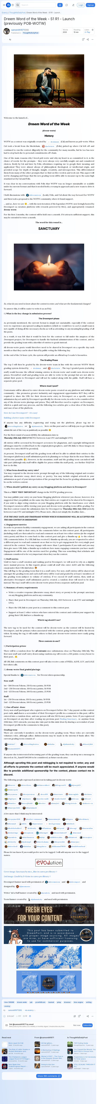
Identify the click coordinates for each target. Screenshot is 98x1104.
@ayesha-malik (43, 799)
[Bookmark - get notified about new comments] (83, 39)
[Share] (87, 39)
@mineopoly (13, 790)
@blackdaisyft (31, 808)
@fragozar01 (61, 785)
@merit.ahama (42, 842)
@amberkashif (60, 799)
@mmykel (55, 803)
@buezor (11, 785)
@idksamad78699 (58, 846)
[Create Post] (73, 5)
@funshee (12, 803)
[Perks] (60, 5)
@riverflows (26, 785)
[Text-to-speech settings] (93, 30)
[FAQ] (12, 5)
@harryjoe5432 (14, 808)
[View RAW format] (75, 1016)
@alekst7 (11, 744)
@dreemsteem (35, 195)
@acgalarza (41, 846)
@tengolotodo (71, 803)
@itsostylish (88, 744)
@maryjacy (75, 842)
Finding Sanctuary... (69, 719)
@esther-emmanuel (34, 819)
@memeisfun (88, 828)
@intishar (27, 846)
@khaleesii (72, 837)
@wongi (73, 828)
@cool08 (44, 794)
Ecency (5, 13)
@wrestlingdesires (15, 426)
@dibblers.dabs (56, 837)
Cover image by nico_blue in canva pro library (29, 871)
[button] (4, 1016)
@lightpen (12, 799)
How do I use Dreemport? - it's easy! (20, 413)
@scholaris (49, 146)
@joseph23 (76, 785)
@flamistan (46, 828)
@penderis (12, 837)
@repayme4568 (14, 819)
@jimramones (24, 886)
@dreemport (75, 882)
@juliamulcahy (37, 426)
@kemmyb (12, 824)
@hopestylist (59, 842)
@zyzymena (12, 794)
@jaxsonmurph (54, 819)
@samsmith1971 (14, 749)
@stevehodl (12, 846)
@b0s (24, 824)
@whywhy (12, 842)
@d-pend (60, 828)
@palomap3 (26, 842)
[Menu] (92, 39)
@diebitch (70, 824)
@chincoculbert (43, 785)
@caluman (37, 368)
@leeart (88, 799)
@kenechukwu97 (60, 833)
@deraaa (75, 799)
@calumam (55, 142)
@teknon (88, 794)
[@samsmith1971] (6, 31)
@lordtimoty (84, 819)
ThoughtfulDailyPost (17, 13)
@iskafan (50, 744)
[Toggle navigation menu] (4, 5)
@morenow (58, 794)
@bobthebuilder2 (15, 828)
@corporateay (29, 794)
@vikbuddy (32, 828)
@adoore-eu (88, 803)
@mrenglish (73, 794)
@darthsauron (28, 837)
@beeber (42, 803)
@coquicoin (28, 833)
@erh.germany (54, 824)
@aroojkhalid (27, 803)
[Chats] (66, 5)
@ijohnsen (26, 799)
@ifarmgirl (43, 833)
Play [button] (88, 32)
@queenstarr (38, 824)
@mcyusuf (77, 833)
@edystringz (13, 833)
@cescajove (87, 837)
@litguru (69, 819)
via (29, 1010)
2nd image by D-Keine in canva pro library (26, 876)
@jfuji (42, 837)
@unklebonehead (78, 846)
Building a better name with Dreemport (22, 418)
